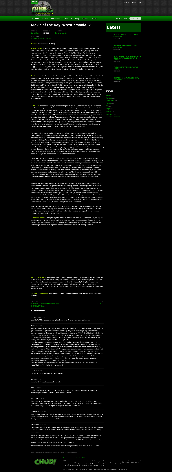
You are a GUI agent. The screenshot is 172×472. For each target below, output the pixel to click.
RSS (140, 3)
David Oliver (35, 33)
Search (78, 458)
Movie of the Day (45, 38)
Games (66, 18)
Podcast (85, 18)
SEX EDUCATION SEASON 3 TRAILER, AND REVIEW (126, 46)
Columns (94, 18)
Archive (133, 3)
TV (72, 18)
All (32, 18)
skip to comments (60, 33)
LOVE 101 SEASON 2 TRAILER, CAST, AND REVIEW (125, 35)
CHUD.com (45, 462)
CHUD (34, 2)
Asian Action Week (97, 304)
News (37, 18)
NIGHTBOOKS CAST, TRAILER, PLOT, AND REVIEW (126, 79)
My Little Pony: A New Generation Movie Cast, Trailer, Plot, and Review (127, 58)
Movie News (35, 38)
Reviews (45, 18)
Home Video (56, 18)
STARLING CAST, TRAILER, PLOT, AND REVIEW (126, 68)
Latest (113, 27)
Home (65, 458)
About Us (126, 3)
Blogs (77, 18)
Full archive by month (113, 117)
